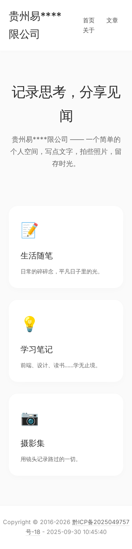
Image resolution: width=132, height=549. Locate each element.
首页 (89, 20)
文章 (112, 20)
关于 (89, 30)
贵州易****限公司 (35, 25)
